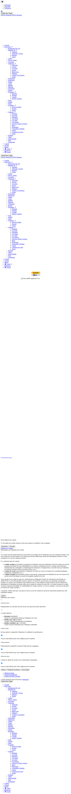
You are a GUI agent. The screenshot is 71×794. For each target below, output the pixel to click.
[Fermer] (1, 599)
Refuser (3, 669)
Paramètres (4, 546)
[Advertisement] (35, 30)
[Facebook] (2, 11)
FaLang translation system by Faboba (6, 457)
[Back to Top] (2, 2)
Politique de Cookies (7, 548)
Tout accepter (25, 669)
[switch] (1, 609)
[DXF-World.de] (11, 15)
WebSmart (26, 679)
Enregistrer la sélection (13, 669)
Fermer (3, 595)
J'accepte (12, 546)
